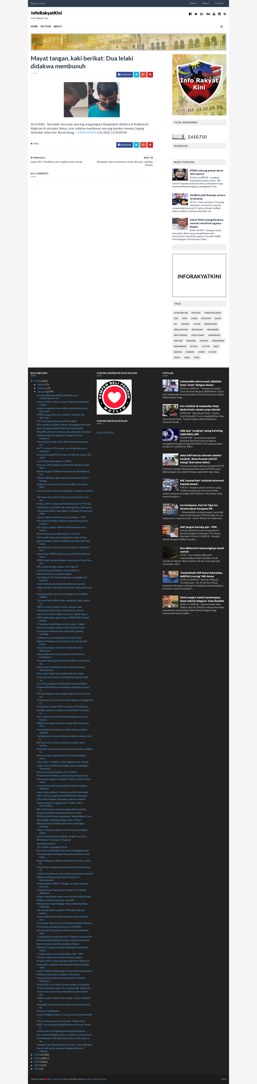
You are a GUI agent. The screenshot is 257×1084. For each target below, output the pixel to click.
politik (206, 346)
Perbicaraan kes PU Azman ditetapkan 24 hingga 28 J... (65, 701)
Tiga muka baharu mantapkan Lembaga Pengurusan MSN (65, 512)
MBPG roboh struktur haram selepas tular (59, 606)
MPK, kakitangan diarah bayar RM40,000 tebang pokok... (63, 619)
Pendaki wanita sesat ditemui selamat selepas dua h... (64, 737)
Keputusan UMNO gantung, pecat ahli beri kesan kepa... (63, 555)
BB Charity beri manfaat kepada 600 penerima (61, 809)
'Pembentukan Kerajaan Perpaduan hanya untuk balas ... (63, 855)
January (41, 391)
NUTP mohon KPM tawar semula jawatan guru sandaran (62, 450)
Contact (219, 3)
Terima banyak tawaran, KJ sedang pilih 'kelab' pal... (64, 987)
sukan (201, 352)
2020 (37, 1061)
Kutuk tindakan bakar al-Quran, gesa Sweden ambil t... (64, 1016)
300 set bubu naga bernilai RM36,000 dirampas (62, 795)
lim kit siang (197, 335)
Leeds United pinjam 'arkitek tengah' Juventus (62, 836)
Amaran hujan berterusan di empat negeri (59, 957)
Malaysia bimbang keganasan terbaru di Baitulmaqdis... (58, 878)
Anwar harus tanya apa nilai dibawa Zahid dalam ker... (62, 993)
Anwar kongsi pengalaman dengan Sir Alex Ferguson (60, 437)
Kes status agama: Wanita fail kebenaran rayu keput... (61, 529)
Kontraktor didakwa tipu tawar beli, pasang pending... (60, 633)
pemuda (204, 341)
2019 (37, 1065)
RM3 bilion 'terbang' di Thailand (54, 839)
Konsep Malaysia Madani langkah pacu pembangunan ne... (57, 397)
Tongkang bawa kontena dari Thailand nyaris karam (64, 936)
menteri (178, 341)
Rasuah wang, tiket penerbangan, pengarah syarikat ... (65, 492)
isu (175, 324)
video (177, 357)
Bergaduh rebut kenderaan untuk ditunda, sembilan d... (65, 750)
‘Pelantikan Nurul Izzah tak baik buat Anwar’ (60, 610)
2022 (37, 1054)
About (205, 3)
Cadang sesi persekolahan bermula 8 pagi (59, 637)
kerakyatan (210, 324)
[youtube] (214, 14)
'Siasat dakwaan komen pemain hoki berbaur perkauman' (60, 655)
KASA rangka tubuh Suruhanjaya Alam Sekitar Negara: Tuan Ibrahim (202, 599)
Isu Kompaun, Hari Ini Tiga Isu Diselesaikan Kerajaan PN (199, 506)
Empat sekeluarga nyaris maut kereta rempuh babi (64, 896)
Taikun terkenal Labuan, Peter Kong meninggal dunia (62, 831)
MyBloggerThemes (95, 1079)
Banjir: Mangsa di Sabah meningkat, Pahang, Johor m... (64, 862)
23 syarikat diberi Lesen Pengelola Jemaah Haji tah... (65, 922)
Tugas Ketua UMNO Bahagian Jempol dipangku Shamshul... (62, 767)
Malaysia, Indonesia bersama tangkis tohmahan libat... (62, 486)
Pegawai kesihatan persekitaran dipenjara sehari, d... (63, 689)
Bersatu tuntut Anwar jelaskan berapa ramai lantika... (61, 744)
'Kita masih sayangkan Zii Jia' (52, 846)
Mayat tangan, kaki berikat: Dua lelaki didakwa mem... (61, 757)
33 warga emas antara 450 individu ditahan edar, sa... (63, 679)
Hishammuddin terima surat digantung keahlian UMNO (62, 595)
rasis (216, 346)
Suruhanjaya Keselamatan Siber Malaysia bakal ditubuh (62, 731)
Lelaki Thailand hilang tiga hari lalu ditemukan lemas (64, 970)
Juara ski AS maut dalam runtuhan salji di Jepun (62, 614)
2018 (37, 1068)
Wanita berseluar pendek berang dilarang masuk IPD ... (63, 725)
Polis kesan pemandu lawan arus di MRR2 (59, 926)
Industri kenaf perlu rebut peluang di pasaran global (65, 873)
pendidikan (218, 341)
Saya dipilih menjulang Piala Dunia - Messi (59, 819)
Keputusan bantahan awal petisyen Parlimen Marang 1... (61, 979)
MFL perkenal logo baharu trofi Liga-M (57, 566)
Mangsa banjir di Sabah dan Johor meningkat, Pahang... (61, 825)
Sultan (212, 352)
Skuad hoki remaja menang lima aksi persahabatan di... (63, 868)
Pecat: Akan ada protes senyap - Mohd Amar (61, 1021)
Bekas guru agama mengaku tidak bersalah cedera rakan (64, 780)
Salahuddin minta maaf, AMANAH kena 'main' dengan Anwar (201, 383)
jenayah (185, 324)
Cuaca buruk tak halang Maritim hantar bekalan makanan (62, 787)
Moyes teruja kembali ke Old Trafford (57, 771)
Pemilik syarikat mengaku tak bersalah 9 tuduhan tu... (63, 712)
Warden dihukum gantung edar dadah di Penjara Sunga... (63, 479)
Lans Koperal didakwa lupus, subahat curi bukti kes (64, 1034)
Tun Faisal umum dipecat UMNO (54, 461)
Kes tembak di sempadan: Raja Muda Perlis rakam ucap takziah (200, 407)
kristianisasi (180, 335)
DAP (176, 318)
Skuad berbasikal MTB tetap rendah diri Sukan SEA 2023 (64, 456)
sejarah (190, 352)
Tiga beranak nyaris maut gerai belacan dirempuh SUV (63, 549)
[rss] (224, 14)
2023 (37, 380)
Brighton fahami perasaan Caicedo (55, 900)
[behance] (208, 14)
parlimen (191, 341)
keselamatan (181, 329)
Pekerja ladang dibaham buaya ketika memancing (63, 940)
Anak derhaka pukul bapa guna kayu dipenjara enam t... (64, 589)
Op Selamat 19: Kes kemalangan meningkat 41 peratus (62, 579)
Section (46, 26)
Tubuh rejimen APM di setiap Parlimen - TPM (61, 517)
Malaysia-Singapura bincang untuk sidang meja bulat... (62, 643)
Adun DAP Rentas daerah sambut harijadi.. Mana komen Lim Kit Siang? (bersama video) (200, 458)
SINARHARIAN (86, 132)
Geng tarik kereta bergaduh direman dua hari (61, 583)
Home (193, 3)
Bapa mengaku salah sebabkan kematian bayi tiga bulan (63, 542)
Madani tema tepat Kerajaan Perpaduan (58, 974)
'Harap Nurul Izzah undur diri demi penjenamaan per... (62, 443)
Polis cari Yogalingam (48, 1010)
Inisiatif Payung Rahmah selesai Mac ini (58, 570)
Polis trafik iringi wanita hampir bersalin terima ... (62, 537)
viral (187, 357)
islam (218, 318)
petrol (194, 346)
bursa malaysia (213, 313)
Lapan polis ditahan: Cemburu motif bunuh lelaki (63, 792)
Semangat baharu (46, 843)
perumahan (180, 346)
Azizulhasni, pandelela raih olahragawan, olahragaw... (65, 507)
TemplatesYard (59, 1079)
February (42, 388)
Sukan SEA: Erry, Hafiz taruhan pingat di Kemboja (63, 984)
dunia (194, 318)
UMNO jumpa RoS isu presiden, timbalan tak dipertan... (60, 416)
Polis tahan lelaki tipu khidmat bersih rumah (60, 673)
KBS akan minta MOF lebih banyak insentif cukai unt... (63, 499)
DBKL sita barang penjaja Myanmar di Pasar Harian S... (64, 1026)
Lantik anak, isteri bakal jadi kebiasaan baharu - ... (63, 1030)
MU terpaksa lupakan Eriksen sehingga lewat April (64, 424)
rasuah (178, 352)
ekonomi (206, 318)
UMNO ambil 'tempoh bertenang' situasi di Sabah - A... (64, 999)
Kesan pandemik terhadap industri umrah (59, 812)
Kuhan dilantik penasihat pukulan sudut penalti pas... (62, 918)
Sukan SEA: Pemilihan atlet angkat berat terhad (62, 761)
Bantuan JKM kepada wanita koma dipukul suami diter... (63, 466)
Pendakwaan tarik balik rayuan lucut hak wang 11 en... (63, 1040)
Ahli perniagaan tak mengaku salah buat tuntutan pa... (63, 695)
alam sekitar (181, 313)
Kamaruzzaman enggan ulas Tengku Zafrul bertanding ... (60, 804)
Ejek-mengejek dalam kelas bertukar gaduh (60, 428)
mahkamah (214, 335)
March (41, 384)
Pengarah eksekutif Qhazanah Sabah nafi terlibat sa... (63, 662)
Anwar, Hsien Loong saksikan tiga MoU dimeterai (63, 960)
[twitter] (196, 14)
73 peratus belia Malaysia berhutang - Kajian (61, 623)
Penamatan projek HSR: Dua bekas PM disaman (62, 706)
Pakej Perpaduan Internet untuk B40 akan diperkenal (60, 649)
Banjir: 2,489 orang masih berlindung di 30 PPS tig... (64, 503)
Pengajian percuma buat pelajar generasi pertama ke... (63, 1006)
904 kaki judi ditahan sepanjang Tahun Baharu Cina (64, 816)
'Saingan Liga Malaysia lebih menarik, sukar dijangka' (64, 1044)
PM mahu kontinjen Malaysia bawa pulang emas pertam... (62, 522)
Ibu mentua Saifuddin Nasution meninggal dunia (63, 850)
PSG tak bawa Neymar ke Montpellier (57, 421)
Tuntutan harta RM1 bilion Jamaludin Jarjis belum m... (63, 602)
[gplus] (201, 14)
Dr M (184, 318)
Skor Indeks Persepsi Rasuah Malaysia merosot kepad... (62, 718)
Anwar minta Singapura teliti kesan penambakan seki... (63, 932)
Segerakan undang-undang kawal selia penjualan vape (63, 966)
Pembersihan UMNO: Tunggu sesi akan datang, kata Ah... (62, 885)
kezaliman (197, 329)
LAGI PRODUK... (106, 432)
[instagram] (219, 14)
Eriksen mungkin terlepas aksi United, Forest (61, 627)
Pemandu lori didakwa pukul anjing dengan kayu (62, 775)
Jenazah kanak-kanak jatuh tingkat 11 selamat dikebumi (61, 891)
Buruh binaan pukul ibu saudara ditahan (58, 943)
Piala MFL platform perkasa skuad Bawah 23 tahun (64, 431)
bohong (196, 313)
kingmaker (212, 329)
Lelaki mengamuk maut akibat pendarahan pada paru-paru (62, 410)
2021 (37, 1058)
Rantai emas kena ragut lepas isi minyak (58, 533)
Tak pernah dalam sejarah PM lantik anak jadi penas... (60, 911)
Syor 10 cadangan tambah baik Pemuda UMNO (62, 683)
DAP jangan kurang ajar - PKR (198, 527)
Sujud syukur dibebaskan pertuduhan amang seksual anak (61, 668)
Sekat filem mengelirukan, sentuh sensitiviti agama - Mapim (207, 223)
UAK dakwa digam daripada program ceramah (61, 799)
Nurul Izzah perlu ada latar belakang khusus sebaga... (60, 1050)
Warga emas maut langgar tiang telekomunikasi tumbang (62, 905)
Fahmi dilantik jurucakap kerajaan (54, 573)
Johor (196, 324)
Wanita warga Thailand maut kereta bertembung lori (63, 473)
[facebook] (190, 14)
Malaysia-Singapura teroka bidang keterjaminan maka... (62, 949)
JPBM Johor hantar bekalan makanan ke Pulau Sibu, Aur (64, 562)
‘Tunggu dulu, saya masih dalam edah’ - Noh (60, 953)
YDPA (196, 357)
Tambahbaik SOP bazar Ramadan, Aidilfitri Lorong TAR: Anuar (201, 574)
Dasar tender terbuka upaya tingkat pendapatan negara (63, 403)
